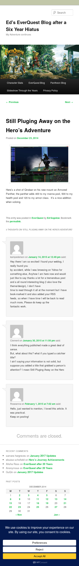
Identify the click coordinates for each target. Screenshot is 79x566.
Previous (12, 102)
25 (37, 507)
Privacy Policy (50, 90)
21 (65, 503)
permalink (15, 221)
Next (69, 102)
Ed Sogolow (53, 218)
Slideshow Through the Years (22, 90)
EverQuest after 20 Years (38, 464)
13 (56, 499)
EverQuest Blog (37, 82)
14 (65, 499)
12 (47, 499)
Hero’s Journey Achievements (46, 459)
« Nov (19, 514)
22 (10, 507)
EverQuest (37, 218)
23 (19, 507)
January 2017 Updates (43, 455)
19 (47, 503)
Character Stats (15, 82)
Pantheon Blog (58, 82)
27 (56, 507)
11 (37, 499)
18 (37, 503)
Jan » (57, 514)
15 (10, 503)
